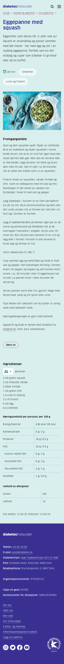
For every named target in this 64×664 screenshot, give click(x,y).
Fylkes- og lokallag (14, 626)
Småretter (27, 71)
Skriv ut (10, 344)
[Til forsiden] (17, 7)
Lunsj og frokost (15, 81)
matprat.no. (9, 329)
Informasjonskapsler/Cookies (20, 631)
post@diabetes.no (22, 552)
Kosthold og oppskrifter (24, 13)
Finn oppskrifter (46, 13)
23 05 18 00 (20, 547)
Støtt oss (8, 610)
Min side (8, 615)
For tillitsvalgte (12, 621)
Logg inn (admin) (12, 637)
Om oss (7, 605)
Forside (6, 13)
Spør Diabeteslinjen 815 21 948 (39, 557)
